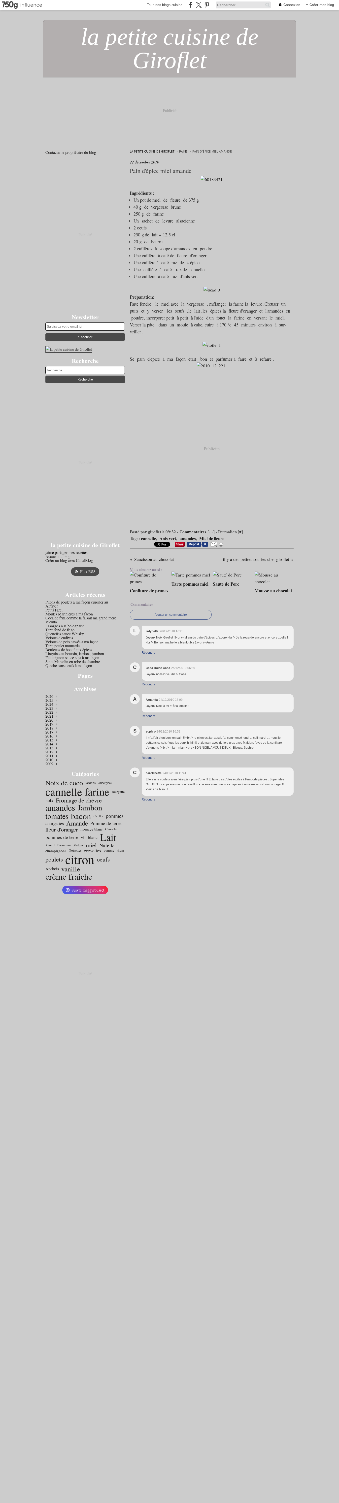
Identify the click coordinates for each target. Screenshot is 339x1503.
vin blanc (89, 837)
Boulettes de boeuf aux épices (68, 649)
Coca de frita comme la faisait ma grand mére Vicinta (80, 619)
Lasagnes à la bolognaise (64, 625)
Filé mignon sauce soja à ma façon (72, 657)
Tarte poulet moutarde (62, 645)
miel (91, 845)
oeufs (103, 859)
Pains (183, 151)
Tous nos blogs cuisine (164, 5)
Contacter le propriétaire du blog (70, 152)
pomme (109, 850)
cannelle (63, 791)
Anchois (52, 869)
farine (97, 791)
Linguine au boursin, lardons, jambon (74, 653)
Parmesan (64, 845)
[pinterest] (207, 5)
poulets (54, 859)
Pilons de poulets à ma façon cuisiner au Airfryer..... (76, 603)
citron (79, 859)
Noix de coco (64, 782)
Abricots (78, 845)
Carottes (98, 815)
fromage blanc (91, 829)
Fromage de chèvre (79, 800)
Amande (77, 823)
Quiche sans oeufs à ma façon (68, 665)
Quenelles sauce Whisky (64, 633)
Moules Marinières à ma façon (69, 613)
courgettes (54, 823)
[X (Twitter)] (199, 5)
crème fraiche (68, 876)
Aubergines (105, 782)
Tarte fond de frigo (59, 629)
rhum (120, 850)
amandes (60, 807)
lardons (90, 783)
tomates (56, 816)
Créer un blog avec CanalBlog (69, 560)
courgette (118, 792)
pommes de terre (61, 837)
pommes (114, 816)
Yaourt (50, 845)
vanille (70, 868)
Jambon (90, 807)
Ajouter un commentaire (171, 614)
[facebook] (190, 5)
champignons (55, 851)
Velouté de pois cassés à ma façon (72, 641)
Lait (108, 837)
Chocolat (111, 829)
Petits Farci (54, 609)
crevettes (92, 850)
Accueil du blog (57, 556)
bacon (81, 816)
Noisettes (75, 850)
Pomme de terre (106, 823)
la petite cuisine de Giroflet (152, 151)
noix (49, 800)
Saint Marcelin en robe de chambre (72, 661)
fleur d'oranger (61, 829)
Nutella (106, 845)
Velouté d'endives (59, 637)
